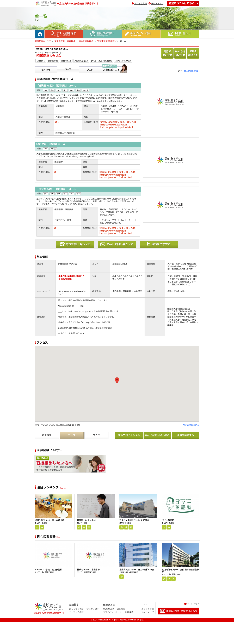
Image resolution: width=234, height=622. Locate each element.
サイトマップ (157, 3)
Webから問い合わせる (180, 53)
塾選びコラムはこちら (183, 3)
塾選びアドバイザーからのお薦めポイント (113, 77)
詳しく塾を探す (76, 609)
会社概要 (121, 609)
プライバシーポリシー (113, 612)
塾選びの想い (109, 609)
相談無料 (85, 465)
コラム (144, 605)
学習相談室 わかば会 (106, 41)
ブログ (83, 74)
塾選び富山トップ (43, 41)
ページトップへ (193, 604)
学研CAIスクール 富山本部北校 (49, 520)
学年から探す (93, 609)
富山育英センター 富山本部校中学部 (136, 569)
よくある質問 (140, 3)
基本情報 (40, 74)
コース (61, 74)
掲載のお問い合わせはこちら (176, 615)
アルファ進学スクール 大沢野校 (134, 520)
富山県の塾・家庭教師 (65, 41)
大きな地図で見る (191, 425)
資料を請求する (193, 53)
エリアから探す (76, 612)
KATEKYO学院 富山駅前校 (48, 569)
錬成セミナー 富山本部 (88, 569)
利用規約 (129, 612)
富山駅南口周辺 (86, 41)
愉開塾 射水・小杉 (86, 520)
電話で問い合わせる (167, 53)
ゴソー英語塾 (168, 520)
